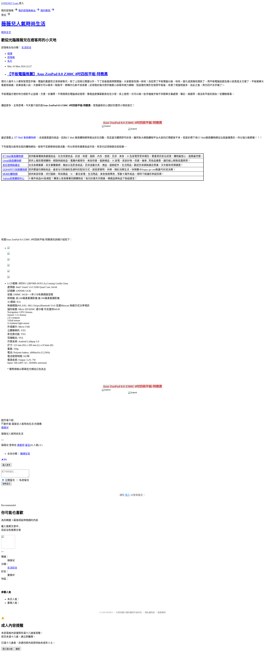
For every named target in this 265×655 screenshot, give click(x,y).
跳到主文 (6, 32)
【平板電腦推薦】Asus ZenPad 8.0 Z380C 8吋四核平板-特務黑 (57, 74)
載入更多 (6, 465)
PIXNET (109, 612)
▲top (4, 459)
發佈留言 (6, 484)
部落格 (11, 57)
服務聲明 (162, 612)
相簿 (9, 53)
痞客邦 (21, 445)
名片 (9, 61)
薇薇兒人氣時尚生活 (23, 24)
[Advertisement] (132, 210)
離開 (18, 649)
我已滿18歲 (7, 649)
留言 (27, 445)
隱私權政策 (150, 612)
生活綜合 (26, 47)
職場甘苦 (25, 453)
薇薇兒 (5, 427)
